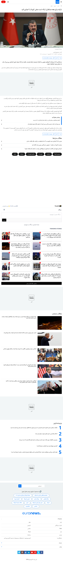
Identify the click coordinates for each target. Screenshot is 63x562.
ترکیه (51, 6)
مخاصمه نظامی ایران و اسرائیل (40, 495)
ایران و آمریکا (27, 499)
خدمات (60, 543)
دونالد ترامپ (36, 499)
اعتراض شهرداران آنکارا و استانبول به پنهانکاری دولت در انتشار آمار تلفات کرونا (43, 149)
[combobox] (31, 485)
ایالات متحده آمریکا (18, 503)
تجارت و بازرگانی (58, 525)
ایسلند (48, 503)
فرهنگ (29, 532)
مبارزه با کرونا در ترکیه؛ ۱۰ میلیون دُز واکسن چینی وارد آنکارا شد (47, 145)
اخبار (58, 6)
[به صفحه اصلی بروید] (57, 2)
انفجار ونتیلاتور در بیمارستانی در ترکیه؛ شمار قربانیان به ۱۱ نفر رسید (46, 120)
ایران (27, 503)
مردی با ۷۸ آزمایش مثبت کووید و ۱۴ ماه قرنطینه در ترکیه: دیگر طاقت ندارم (44, 141)
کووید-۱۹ (40, 154)
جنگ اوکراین (46, 499)
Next (61, 529)
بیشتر (60, 547)
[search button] (19, 485)
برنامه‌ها (29, 535)
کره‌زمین (29, 525)
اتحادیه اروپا (17, 499)
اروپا (61, 522)
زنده (3, 1)
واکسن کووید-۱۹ (31, 154)
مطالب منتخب (57, 313)
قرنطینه (48, 154)
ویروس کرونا (57, 154)
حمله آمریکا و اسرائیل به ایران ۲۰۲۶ (23, 495)
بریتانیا (21, 154)
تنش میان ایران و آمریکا (37, 503)
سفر (61, 532)
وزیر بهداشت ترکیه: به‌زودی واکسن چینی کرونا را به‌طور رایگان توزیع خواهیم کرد (44, 124)
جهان (55, 6)
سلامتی (35, 506)
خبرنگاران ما (59, 538)
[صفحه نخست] (61, 6)
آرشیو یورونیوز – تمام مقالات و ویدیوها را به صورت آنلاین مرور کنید (17, 538)
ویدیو (60, 535)
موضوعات (60, 519)
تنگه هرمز (28, 506)
